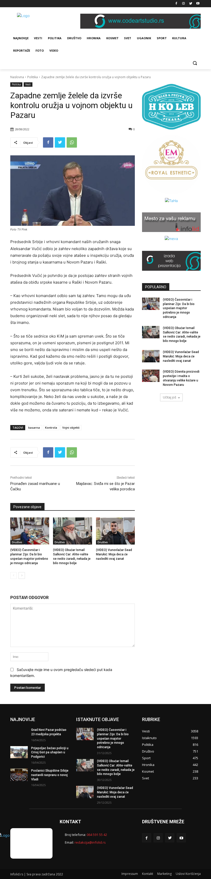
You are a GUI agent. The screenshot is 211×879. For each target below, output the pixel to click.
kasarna (34, 427)
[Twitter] (191, 4)
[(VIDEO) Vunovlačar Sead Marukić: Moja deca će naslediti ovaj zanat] (115, 531)
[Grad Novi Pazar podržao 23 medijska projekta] (19, 734)
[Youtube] (198, 4)
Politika (32, 77)
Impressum (129, 874)
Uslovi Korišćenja (188, 874)
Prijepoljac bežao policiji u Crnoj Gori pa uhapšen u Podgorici (49, 752)
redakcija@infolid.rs (90, 842)
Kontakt (147, 874)
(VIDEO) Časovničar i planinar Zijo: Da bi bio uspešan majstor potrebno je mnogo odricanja (179, 308)
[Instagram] (184, 4)
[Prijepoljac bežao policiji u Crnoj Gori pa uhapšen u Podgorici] (19, 752)
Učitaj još (169, 397)
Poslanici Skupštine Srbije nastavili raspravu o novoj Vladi (49, 775)
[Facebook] (176, 4)
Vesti (28, 84)
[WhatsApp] (72, 142)
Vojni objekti (71, 427)
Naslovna (17, 77)
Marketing (164, 874)
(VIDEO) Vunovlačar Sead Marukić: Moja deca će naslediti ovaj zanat (114, 554)
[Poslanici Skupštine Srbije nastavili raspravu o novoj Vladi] (19, 775)
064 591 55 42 (97, 834)
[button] (195, 63)
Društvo (17, 542)
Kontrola (51, 427)
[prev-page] (13, 575)
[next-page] (22, 575)
